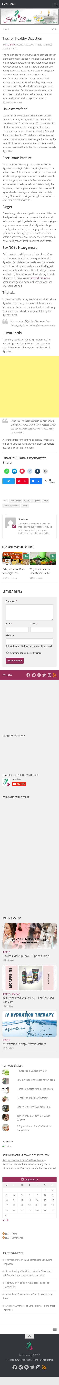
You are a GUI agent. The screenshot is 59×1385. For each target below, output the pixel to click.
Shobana (10, 45)
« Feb (5, 1220)
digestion (27, 501)
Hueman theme (46, 1360)
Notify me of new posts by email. (26, 653)
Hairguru (9, 1282)
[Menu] (55, 4)
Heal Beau (8, 4)
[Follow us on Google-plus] (39, 675)
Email (34, 623)
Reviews (16, 994)
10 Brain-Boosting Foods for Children (36, 1079)
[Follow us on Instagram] (49, 675)
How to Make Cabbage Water (32, 1070)
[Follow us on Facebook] (28, 675)
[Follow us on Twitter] (44, 675)
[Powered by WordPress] (18, 1360)
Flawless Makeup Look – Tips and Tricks (25, 955)
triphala (25, 505)
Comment (11, 601)
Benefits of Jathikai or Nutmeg (32, 1097)
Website (10, 635)
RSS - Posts (11, 1233)
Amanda (9, 1294)
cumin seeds (15, 501)
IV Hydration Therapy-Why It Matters (24, 1044)
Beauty (6, 952)
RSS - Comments (14, 1237)
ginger (37, 501)
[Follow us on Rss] (55, 675)
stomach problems (40, 278)
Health (6, 29)
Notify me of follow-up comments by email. (31, 646)
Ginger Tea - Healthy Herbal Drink (34, 1106)
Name (9, 623)
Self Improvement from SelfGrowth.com (23, 1160)
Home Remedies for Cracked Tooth (35, 1088)
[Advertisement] (29, 386)
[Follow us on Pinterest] (34, 675)
